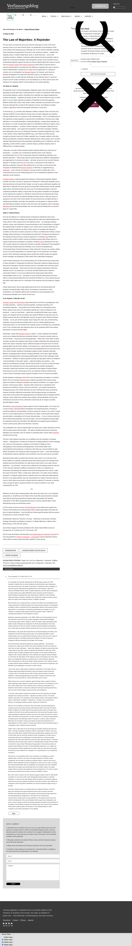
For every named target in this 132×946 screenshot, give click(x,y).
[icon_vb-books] (33, 15)
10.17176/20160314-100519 (13, 565)
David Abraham (31, 507)
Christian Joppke (13, 65)
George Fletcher (27, 167)
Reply (13, 813)
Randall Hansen (30, 72)
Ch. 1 (37, 346)
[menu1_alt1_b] (18, 15)
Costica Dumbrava (28, 65)
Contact (15, 920)
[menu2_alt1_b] (25, 15)
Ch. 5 (12, 111)
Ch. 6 (23, 163)
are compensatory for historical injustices (43, 534)
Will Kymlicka (24, 380)
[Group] (22, 5)
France (42, 242)
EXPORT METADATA (11, 555)
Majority (104, 61)
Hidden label (8, 937)
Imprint (30, 920)
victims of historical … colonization (28, 537)
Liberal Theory (96, 61)
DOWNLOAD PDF (10, 550)
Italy (46, 237)
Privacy (23, 920)
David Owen (21, 302)
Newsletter (7, 920)
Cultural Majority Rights (31, 29)
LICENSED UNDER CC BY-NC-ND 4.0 (33, 550)
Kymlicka (56, 433)
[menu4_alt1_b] (10, 15)
